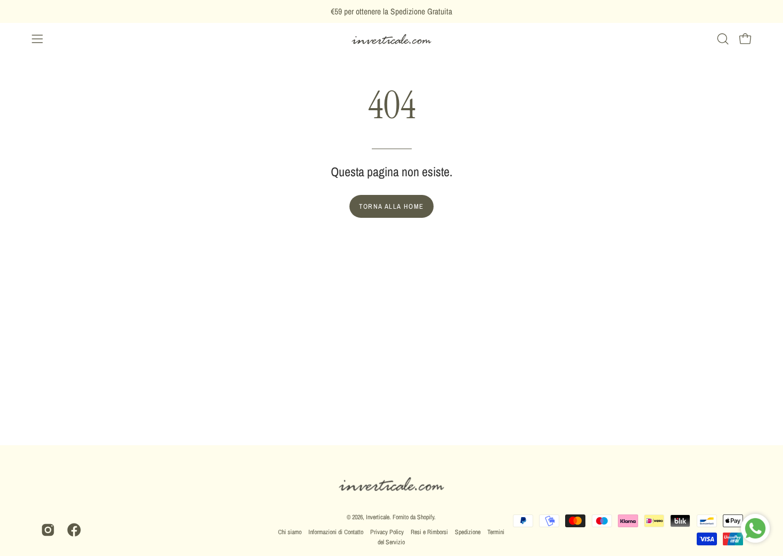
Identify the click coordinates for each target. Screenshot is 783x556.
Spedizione (467, 532)
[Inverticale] (391, 39)
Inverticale (377, 517)
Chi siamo (289, 532)
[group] (391, 11)
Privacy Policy (387, 532)
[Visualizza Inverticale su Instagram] (46, 530)
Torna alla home (391, 206)
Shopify (425, 517)
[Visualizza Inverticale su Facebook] (72, 530)
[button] (723, 39)
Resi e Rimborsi (429, 532)
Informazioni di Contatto (335, 532)
